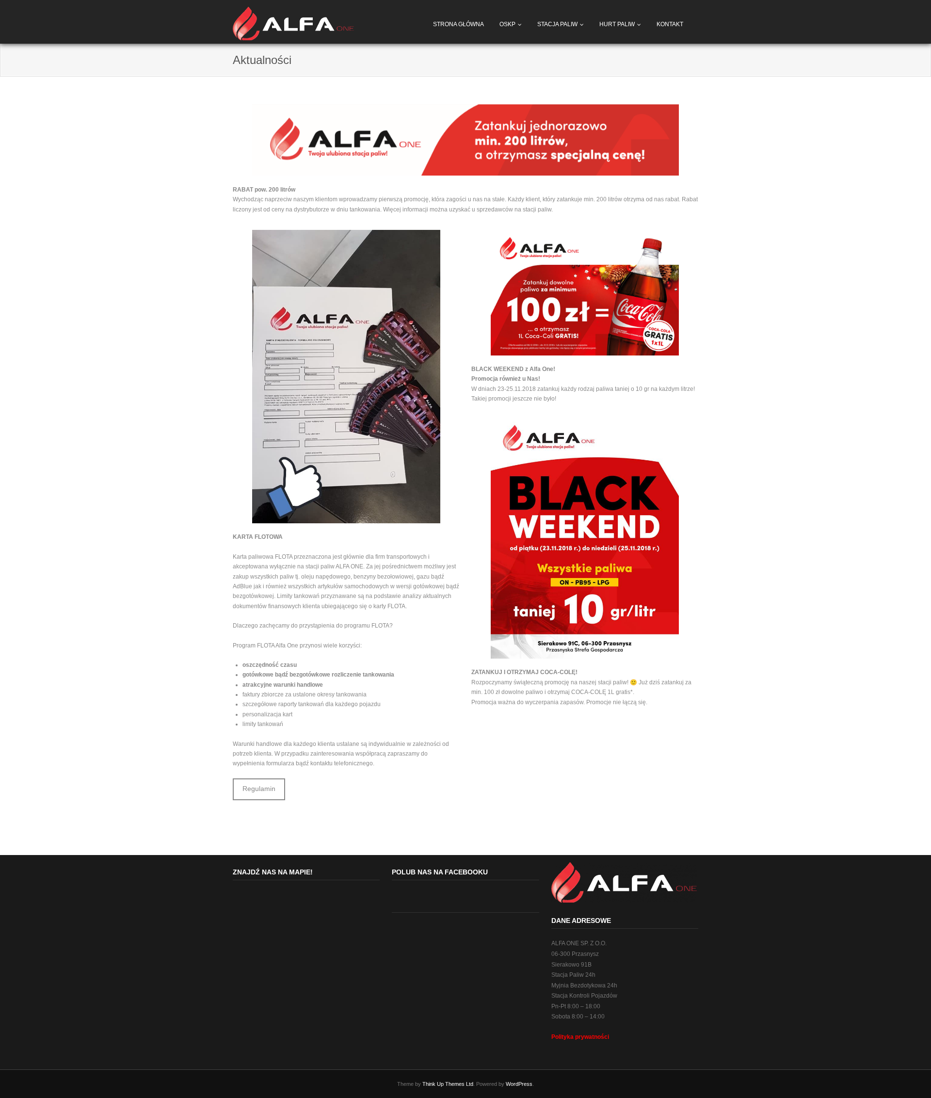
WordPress (519, 1084)
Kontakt (670, 24)
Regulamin (258, 788)
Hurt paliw (617, 24)
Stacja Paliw (557, 24)
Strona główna (458, 24)
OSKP (507, 24)
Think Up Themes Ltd (447, 1084)
